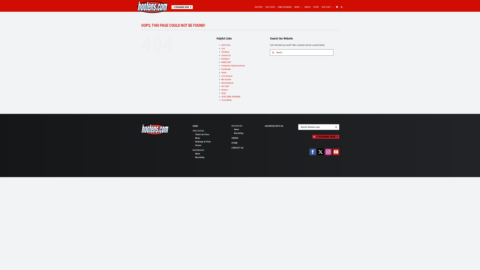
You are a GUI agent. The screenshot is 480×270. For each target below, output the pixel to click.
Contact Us (226, 55)
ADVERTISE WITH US (274, 126)
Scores (197, 145)
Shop (224, 93)
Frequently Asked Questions (233, 65)
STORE (235, 143)
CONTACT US (237, 147)
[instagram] (328, 152)
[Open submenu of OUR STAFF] (332, 7)
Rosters (225, 90)
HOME (195, 126)
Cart (223, 48)
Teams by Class (201, 134)
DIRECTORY (226, 62)
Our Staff (225, 86)
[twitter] (320, 152)
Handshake (226, 69)
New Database (228, 83)
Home (224, 72)
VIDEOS (235, 138)
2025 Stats (226, 45)
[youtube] (336, 152)
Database (225, 59)
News (196, 138)
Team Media (227, 100)
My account (226, 79)
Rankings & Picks (202, 141)
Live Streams (227, 76)
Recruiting (198, 157)
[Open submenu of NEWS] (300, 7)
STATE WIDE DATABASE (231, 97)
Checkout (225, 52)
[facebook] (313, 152)
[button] (342, 7)
